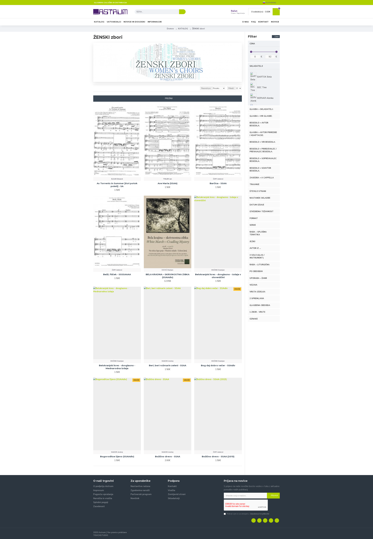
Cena (252, 43)
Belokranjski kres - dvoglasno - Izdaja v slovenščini (218, 276)
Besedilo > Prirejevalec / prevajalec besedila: (263, 150)
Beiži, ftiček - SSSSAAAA (117, 274)
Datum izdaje (257, 205)
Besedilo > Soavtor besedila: (260, 169)
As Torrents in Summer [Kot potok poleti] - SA (117, 185)
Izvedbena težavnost (261, 211)
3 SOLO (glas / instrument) (257, 256)
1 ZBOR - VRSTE (257, 312)
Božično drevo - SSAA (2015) (218, 456)
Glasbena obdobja (260, 305)
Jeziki (252, 241)
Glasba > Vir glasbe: (261, 116)
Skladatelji (256, 66)
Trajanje (254, 184)
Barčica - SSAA (218, 183)
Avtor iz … (255, 248)
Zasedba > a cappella (262, 177)
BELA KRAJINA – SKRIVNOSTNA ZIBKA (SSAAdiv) (167, 276)
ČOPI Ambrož (218, 179)
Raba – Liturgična (260, 264)
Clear (277, 36)
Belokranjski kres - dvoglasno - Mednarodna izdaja (117, 367)
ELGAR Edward (117, 179)
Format (254, 218)
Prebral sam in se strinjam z (248, 514)
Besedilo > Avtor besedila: (259, 124)
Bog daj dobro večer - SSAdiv (218, 365)
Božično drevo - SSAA (167, 456)
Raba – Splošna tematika (258, 233)
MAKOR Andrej (167, 361)
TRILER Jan (167, 179)
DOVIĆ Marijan (167, 270)
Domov (170, 28)
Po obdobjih (256, 271)
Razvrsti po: (206, 88)
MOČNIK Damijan (218, 270)
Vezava (253, 285)
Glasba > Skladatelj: (261, 109)
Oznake (254, 319)
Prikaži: (231, 88)
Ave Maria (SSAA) (167, 183)
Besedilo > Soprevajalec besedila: (263, 160)
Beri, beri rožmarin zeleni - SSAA (167, 365)
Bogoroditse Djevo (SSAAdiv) (117, 456)
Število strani (258, 191)
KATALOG (183, 28)
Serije (253, 225)
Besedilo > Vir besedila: (262, 142)
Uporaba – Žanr (258, 278)
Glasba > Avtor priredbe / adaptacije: (263, 134)
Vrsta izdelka (257, 291)
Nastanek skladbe (260, 198)
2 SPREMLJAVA (257, 298)
